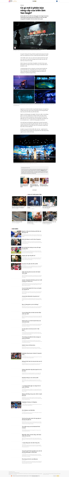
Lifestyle (22, 5)
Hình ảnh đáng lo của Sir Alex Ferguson (31, 239)
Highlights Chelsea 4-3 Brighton (29, 402)
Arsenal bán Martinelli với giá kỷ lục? (30, 296)
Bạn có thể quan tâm (34, 194)
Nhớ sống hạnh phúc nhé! (25, 167)
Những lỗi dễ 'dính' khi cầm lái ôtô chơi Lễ (32, 361)
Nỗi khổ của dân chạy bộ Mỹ (17, 221)
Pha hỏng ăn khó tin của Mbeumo (30, 459)
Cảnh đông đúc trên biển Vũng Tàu (31, 442)
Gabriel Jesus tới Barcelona (28, 345)
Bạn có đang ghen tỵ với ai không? (30, 304)
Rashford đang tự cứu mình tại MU (30, 377)
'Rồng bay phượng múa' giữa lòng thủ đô (44, 185)
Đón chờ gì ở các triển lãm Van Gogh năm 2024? (24, 185)
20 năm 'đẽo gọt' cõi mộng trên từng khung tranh (34, 185)
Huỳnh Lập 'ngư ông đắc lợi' (28, 255)
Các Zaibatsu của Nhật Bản (28, 410)
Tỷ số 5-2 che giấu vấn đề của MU (30, 263)
